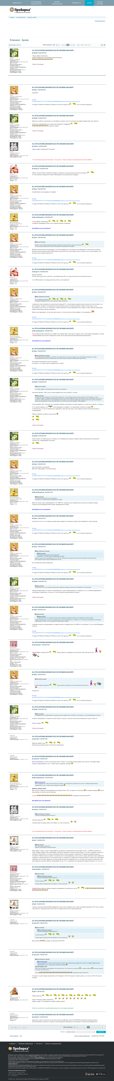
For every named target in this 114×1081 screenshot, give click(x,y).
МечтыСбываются (15, 222)
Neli (11, 996)
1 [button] (59, 45)
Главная (12, 17)
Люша (11, 95)
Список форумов (20, 17)
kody (11, 845)
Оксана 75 (12, 174)
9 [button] (65, 45)
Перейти (62, 1032)
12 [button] (73, 45)
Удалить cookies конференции (82, 1036)
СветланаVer (13, 647)
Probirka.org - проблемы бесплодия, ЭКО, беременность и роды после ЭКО (28, 1079)
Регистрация (98, 21)
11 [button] (70, 45)
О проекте (12, 1043)
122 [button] (78, 45)
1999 (17, 60)
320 (17, 225)
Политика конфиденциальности (17, 1070)
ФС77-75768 (33, 1056)
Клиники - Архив (31, 17)
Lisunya (12, 151)
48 (16, 176)
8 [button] (83, 1027)
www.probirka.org (40, 1057)
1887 (17, 650)
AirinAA (12, 58)
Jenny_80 (12, 735)
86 (16, 1016)
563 (17, 848)
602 (17, 998)
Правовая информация (25, 1043)
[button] (54, 45)
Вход (103, 21)
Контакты (39, 1043)
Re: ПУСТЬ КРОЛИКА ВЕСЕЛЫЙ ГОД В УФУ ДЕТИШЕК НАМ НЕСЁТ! (53, 50)
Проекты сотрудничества (53, 1043)
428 (17, 97)
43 (16, 738)
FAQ (21, 1036)
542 (17, 154)
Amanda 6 (12, 1013)
